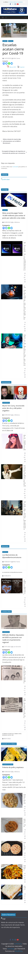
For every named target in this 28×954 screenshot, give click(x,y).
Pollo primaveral (25, 868)
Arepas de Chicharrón (25, 846)
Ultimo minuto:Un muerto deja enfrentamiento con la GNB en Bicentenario (12, 141)
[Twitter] (6, 63)
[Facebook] (4, 63)
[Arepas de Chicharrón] (11, 852)
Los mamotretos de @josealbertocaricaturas (12, 572)
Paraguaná (5, 41)
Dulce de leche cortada (25, 823)
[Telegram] (12, 63)
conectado (15, 166)
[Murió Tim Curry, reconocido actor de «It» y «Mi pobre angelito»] (14, 393)
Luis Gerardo (17, 646)
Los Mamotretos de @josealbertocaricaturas (11, 556)
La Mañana (16, 222)
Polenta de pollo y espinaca (13, 767)
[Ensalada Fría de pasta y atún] (11, 805)
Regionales (11, 41)
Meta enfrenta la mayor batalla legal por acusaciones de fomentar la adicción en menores (25, 350)
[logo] (3, 919)
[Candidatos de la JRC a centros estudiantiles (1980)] (11, 681)
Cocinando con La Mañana (8, 764)
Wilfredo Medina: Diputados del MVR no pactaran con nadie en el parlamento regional (13, 638)
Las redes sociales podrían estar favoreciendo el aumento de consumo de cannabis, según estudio (25, 302)
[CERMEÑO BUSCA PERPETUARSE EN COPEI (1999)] (11, 714)
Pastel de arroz (25, 888)
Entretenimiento (6, 402)
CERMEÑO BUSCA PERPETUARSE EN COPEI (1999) (25, 708)
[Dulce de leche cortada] (11, 829)
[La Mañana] (2, 17)
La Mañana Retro (6, 632)
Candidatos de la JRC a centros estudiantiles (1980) (25, 674)
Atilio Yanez (16, 58)
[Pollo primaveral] (11, 874)
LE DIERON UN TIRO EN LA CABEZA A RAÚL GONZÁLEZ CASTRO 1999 (11, 734)
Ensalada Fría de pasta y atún (25, 799)
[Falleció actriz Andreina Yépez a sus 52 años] (11, 448)
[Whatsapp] (9, 63)
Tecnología (5, 210)
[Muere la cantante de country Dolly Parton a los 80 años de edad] (11, 482)
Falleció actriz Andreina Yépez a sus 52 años (25, 442)
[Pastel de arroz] (11, 894)
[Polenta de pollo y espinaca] (14, 754)
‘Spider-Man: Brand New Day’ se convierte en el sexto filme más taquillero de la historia (25, 515)
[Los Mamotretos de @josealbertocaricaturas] (11, 593)
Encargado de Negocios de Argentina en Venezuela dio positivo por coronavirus (13, 152)
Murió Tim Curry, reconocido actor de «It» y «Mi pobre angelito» (16, 2)
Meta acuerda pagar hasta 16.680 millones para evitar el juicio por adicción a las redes (13, 215)
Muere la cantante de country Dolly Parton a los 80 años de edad (25, 475)
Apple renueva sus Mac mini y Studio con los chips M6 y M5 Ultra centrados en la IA (25, 256)
